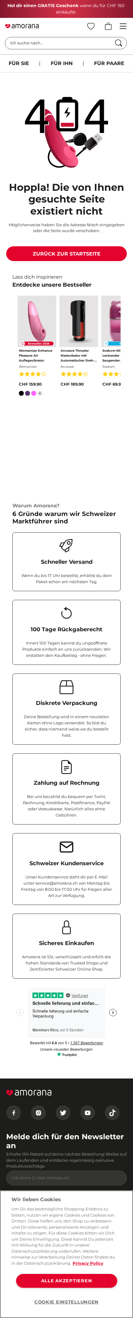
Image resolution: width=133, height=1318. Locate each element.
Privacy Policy (88, 1263)
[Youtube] (87, 1112)
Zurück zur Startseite (67, 254)
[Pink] (33, 394)
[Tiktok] (112, 1112)
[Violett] (27, 394)
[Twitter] (63, 1112)
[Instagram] (38, 1112)
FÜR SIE (19, 63)
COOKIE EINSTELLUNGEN (66, 1302)
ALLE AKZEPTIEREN (66, 1280)
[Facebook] (13, 1112)
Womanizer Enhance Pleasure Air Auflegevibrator (35, 355)
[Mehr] (39, 393)
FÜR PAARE (109, 63)
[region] (66, 1254)
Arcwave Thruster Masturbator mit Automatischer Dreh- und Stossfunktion (77, 356)
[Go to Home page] (22, 26)
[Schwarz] (21, 394)
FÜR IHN (62, 63)
